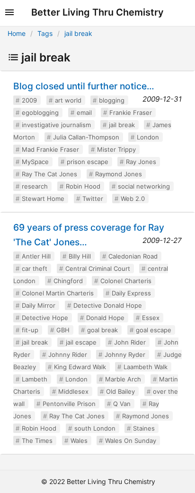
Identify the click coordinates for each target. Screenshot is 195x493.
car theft (34, 268)
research (35, 186)
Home (17, 33)
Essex (151, 317)
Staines (144, 428)
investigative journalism (56, 125)
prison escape (87, 161)
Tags (45, 33)
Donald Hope (105, 317)
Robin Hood (83, 186)
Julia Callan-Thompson (86, 137)
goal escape (153, 330)
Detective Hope (45, 317)
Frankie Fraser (130, 112)
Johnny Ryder (125, 354)
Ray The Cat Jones (49, 174)
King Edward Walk (80, 367)
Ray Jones (141, 161)
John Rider (130, 342)
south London (94, 428)
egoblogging (40, 112)
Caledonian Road (133, 256)
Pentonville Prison (69, 403)
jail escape (81, 342)
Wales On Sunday (130, 440)
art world (68, 100)
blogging (111, 100)
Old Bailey (120, 391)
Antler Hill (36, 256)
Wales (79, 440)
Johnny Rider (67, 354)
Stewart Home (43, 198)
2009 (29, 100)
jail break (78, 33)
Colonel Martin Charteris (58, 293)
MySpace (35, 161)
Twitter (92, 198)
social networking (144, 186)
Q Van (122, 403)
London (148, 137)
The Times (37, 440)
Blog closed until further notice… (83, 86)
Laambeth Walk (146, 367)
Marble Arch (123, 379)
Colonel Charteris (125, 281)
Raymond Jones (118, 174)
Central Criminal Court (97, 268)
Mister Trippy (116, 149)
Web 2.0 (133, 198)
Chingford (68, 281)
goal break (102, 330)
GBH (63, 330)
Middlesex (73, 391)
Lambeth (34, 379)
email (84, 112)
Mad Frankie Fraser (50, 149)
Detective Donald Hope (107, 305)
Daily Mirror (38, 305)
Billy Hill (80, 256)
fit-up (30, 330)
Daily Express (131, 293)
